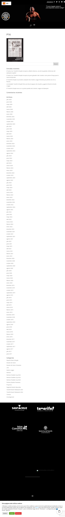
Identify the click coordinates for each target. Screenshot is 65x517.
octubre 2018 (9, 319)
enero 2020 (9, 283)
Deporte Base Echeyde (12, 360)
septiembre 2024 (10, 151)
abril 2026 (8, 107)
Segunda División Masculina (13, 387)
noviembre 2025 (10, 119)
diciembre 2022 (10, 199)
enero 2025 (9, 141)
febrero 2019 (9, 310)
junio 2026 (9, 102)
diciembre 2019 (10, 285)
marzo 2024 (9, 165)
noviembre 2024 (10, 146)
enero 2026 (9, 114)
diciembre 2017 (10, 339)
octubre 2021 (9, 234)
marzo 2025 (9, 136)
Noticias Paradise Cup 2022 (13, 375)
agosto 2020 (9, 268)
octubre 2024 (9, 148)
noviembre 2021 (10, 231)
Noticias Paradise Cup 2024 (13, 380)
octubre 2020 (9, 263)
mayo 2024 (9, 160)
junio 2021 (9, 244)
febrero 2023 (9, 195)
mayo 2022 (9, 217)
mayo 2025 (9, 131)
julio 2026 (8, 99)
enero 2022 (9, 226)
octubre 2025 (9, 121)
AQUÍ (37, 507)
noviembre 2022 (10, 202)
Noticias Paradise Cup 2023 (13, 377)
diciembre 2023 (10, 173)
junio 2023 (9, 185)
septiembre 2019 (10, 292)
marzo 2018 (9, 332)
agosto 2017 (9, 349)
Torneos (8, 394)
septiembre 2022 (10, 207)
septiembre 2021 (10, 236)
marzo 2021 (9, 251)
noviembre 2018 (10, 317)
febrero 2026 (9, 112)
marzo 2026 (9, 109)
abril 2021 (8, 248)
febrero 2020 (9, 280)
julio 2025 (8, 126)
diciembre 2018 (10, 314)
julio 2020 (8, 270)
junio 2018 (9, 327)
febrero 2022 (9, 224)
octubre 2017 (9, 344)
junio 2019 (9, 300)
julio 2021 (8, 241)
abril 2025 (8, 134)
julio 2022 (8, 212)
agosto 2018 (9, 324)
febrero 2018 (9, 334)
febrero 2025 (9, 138)
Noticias (8, 372)
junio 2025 (9, 129)
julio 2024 (8, 156)
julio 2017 (8, 351)
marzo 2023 (9, 192)
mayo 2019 (9, 302)
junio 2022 (9, 214)
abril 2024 (8, 163)
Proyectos (9, 385)
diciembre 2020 (10, 258)
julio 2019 (8, 297)
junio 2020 (9, 273)
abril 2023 (8, 190)
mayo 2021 (9, 246)
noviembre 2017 (10, 341)
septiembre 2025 (10, 124)
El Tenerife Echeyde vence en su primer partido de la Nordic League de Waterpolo (27, 88)
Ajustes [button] (5, 513)
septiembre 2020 (10, 266)
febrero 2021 (9, 253)
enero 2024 (9, 170)
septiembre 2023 (10, 178)
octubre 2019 (9, 290)
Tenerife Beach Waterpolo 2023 (14, 389)
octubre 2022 (9, 204)
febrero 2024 (9, 168)
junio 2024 (9, 158)
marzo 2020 (9, 278)
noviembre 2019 (10, 288)
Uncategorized (10, 397)
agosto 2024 (9, 153)
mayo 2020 (9, 275)
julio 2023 (8, 182)
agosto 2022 (9, 209)
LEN (7, 367)
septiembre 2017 (10, 346)
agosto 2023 (9, 180)
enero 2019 (9, 312)
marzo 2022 (9, 222)
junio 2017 (9, 354)
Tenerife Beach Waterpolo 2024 (14, 392)
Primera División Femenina (13, 382)
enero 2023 (9, 197)
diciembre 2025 (10, 116)
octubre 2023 (9, 175)
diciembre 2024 (10, 143)
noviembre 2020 (10, 261)
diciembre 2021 (10, 229)
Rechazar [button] (18, 513)
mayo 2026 (9, 104)
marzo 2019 (9, 307)
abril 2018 (8, 329)
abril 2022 (8, 219)
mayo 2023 (9, 187)
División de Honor (11, 363)
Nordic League (10, 370)
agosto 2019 (9, 295)
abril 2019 (8, 305)
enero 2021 (9, 256)
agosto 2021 (9, 239)
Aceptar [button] (12, 513)
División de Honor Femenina (13, 365)
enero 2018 (9, 336)
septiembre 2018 (10, 322)
